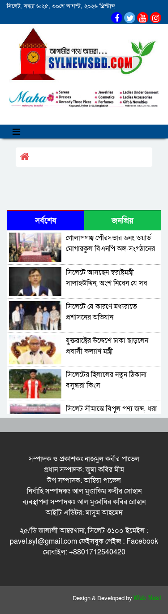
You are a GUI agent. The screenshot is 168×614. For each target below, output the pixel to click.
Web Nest (147, 598)
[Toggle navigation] (16, 131)
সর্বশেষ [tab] (45, 221)
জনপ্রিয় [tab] (123, 221)
